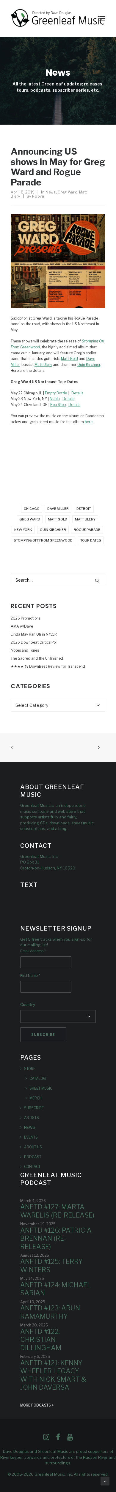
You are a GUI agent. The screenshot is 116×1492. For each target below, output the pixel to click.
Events (31, 1137)
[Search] (58, 580)
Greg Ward (67, 192)
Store (29, 1068)
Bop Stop (58, 404)
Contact (32, 1166)
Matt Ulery (43, 364)
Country (27, 1004)
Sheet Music (40, 1088)
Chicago (32, 509)
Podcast (32, 1157)
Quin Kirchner (88, 364)
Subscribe (34, 1108)
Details (77, 393)
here (89, 422)
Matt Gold (69, 358)
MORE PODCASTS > (37, 1405)
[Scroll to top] (105, 1480)
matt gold (57, 519)
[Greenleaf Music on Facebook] (46, 1439)
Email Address (33, 951)
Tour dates (90, 540)
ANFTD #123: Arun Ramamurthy (50, 1312)
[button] (102, 18)
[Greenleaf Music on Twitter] (58, 1439)
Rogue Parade (87, 530)
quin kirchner (53, 530)
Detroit (83, 509)
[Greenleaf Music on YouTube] (70, 1439)
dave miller (58, 509)
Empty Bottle (56, 393)
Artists (31, 1117)
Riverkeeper (11, 1457)
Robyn (38, 196)
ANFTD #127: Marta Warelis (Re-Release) (57, 1211)
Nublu (55, 398)
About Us (33, 1147)
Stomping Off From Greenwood (43, 540)
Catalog (37, 1078)
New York (23, 530)
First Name (30, 976)
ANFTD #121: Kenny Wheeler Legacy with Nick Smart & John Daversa (53, 1375)
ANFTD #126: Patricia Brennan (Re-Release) (56, 1238)
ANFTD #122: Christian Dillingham (40, 1340)
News (51, 192)
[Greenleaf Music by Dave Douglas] (58, 18)
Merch (35, 1098)
